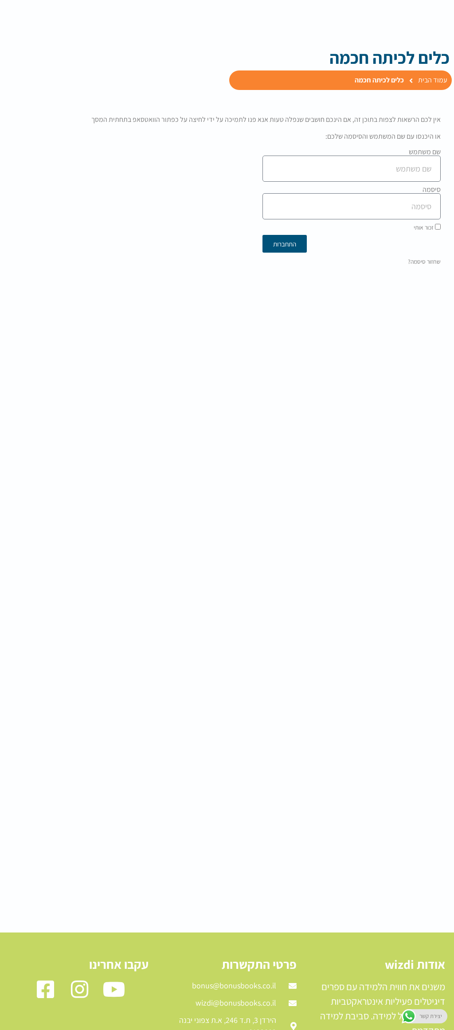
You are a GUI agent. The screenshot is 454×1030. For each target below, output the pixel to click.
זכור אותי (424, 227)
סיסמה (432, 189)
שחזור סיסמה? (424, 261)
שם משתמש (425, 152)
